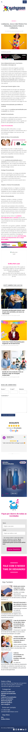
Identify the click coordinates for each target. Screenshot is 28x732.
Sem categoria (5, 704)
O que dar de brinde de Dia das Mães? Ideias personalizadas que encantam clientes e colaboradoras (20, 624)
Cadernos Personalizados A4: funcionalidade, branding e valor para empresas (19, 656)
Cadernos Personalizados (8, 697)
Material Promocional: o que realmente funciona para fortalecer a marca (20, 604)
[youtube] (21, 729)
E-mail (12, 389)
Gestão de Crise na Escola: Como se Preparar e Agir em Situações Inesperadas (12, 373)
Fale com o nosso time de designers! (14, 567)
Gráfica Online (5, 719)
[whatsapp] (26, 729)
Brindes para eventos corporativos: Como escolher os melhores (19, 587)
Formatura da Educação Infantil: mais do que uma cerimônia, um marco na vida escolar (13, 311)
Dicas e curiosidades (7, 699)
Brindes (14, 21)
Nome (3, 389)
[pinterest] (18, 729)
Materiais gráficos (6, 702)
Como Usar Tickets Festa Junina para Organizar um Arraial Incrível (13, 342)
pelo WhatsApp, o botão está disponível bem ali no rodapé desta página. (13, 237)
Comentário (5, 395)
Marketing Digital (6, 701)
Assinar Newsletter (14, 549)
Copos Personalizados (7, 125)
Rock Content (11, 727)
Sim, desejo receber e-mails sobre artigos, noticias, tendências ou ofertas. (14, 541)
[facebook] (14, 729)
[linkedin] (23, 729)
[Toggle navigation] (25, 1)
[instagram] (16, 729)
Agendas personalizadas (8, 693)
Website (21, 389)
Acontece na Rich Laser (8, 692)
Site (2, 717)
